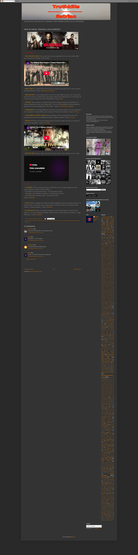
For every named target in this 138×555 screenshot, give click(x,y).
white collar (112, 517)
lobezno (102, 397)
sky (105, 481)
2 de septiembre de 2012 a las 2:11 (35, 248)
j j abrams (108, 365)
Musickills (103, 406)
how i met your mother (109, 348)
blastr (61, 99)
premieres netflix (110, 440)
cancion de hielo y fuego (106, 304)
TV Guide (47, 123)
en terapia (108, 328)
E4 (103, 320)
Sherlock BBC (103, 478)
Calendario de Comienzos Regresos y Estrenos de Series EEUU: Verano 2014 (107, 245)
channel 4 (103, 308)
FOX (113, 335)
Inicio (54, 269)
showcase (105, 479)
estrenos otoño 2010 (106, 331)
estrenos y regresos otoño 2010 (107, 333)
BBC (110, 238)
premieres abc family (106, 419)
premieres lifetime (107, 438)
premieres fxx (111, 432)
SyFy (110, 493)
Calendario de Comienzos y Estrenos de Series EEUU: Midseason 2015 (107, 249)
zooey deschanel (107, 520)
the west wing (111, 502)
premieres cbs (104, 424)
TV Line (76, 112)
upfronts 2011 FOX (110, 510)
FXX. (108, 339)
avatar (107, 235)
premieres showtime (107, 444)
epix (113, 328)
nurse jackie (103, 412)
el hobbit (38, 220)
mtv (111, 404)
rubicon (104, 466)
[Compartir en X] (51, 219)
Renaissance (31, 228)
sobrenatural (104, 482)
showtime (112, 479)
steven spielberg (104, 490)
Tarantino (103, 494)
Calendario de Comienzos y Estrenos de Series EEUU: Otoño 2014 (107, 256)
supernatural (104, 493)
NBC (109, 407)
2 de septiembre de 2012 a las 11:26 (36, 256)
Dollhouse (111, 318)
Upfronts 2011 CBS (105, 509)
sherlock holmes (111, 478)
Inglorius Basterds (110, 364)
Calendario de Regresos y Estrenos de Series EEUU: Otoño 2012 (107, 286)
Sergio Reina (31, 244)
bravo (102, 242)
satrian (29, 236)
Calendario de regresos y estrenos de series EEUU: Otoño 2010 (107, 281)
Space (102, 485)
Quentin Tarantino (110, 462)
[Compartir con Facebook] (52, 219)
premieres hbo (107, 434)
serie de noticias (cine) (61, 220)
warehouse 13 (111, 516)
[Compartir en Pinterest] (54, 219)
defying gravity (111, 316)
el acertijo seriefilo (110, 320)
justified (108, 368)
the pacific (104, 501)
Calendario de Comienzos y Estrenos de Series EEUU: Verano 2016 (107, 265)
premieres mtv (104, 439)
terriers (102, 497)
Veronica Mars (104, 516)
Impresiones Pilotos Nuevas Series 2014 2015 (107, 356)
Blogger (73, 536)
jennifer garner (107, 366)
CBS (110, 306)
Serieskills (103, 477)
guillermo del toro (109, 340)
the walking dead (69, 220)
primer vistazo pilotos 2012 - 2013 (107, 460)
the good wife (104, 499)
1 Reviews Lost (105, 216)
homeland (111, 347)
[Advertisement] (52, 264)
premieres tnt (107, 450)
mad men (107, 398)
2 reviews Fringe (109, 219)
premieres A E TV (109, 416)
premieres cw (107, 427)
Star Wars (112, 486)
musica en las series (106, 405)
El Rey (109, 327)
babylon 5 (112, 235)
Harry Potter (103, 342)
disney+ (112, 317)
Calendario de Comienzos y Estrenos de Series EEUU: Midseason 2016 (107, 252)
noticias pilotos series (109, 409)
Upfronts (106, 506)
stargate (105, 487)
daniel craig (109, 314)
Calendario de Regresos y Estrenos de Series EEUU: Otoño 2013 (107, 290)
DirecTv (108, 317)
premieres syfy (110, 448)
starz (110, 489)
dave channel (104, 316)
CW (110, 313)
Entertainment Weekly (47, 90)
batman (104, 236)
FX (104, 339)
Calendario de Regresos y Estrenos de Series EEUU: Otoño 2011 (107, 284)
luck (111, 397)
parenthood (103, 413)
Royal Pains (111, 465)
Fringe (112, 338)
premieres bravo (109, 423)
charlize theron (109, 308)
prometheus (103, 462)
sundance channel (108, 491)
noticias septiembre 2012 (46, 220)
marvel (108, 400)
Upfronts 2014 (109, 513)
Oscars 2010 (110, 412)
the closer (111, 498)
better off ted (104, 239)
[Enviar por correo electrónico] (48, 219)
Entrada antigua (77, 269)
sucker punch (111, 490)
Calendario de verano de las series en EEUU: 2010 (107, 296)
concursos (110, 312)
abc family (112, 229)
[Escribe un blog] (49, 219)
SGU (111, 477)
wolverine (110, 518)
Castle (102, 306)
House (102, 348)
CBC (106, 306)
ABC (106, 229)
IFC (110, 350)
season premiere (105, 469)
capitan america (104, 305)
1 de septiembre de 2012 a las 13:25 (36, 240)
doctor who (34, 220)
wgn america (105, 517)
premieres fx (104, 432)
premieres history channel (106, 435)
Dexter (104, 317)
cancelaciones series (107, 302)
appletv (102, 235)
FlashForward (106, 335)
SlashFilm (32, 197)
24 (104, 220)
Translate (97, 528)
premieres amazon (106, 420)
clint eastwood (109, 309)
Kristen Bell (109, 369)
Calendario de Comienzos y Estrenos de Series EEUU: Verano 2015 (107, 262)
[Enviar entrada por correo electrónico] (45, 218)
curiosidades (104, 313)
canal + (112, 301)
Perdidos (110, 413)
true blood (75, 220)
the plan (109, 501)
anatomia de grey (108, 234)
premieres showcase (110, 443)
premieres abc (105, 417)
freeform (105, 336)
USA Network (104, 514)
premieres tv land (104, 451)
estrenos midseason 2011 (108, 329)
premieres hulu (104, 436)
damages (103, 314)
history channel (104, 347)
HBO (113, 343)
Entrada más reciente (29, 269)
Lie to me (111, 377)
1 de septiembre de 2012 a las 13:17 (36, 232)
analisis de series (107, 232)
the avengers (108, 497)
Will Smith (104, 518)
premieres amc (104, 421)
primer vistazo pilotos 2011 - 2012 (107, 457)
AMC (110, 230)
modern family (106, 404)
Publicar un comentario (31, 259)
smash (110, 481)
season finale (53, 220)
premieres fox (108, 430)
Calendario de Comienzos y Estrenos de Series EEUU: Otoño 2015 (107, 258)
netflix (102, 408)
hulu (104, 350)
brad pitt (111, 240)
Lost (107, 397)
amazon (104, 230)
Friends (107, 338)
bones (106, 240)
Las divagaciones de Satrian (107, 371)
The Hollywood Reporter (66, 106)
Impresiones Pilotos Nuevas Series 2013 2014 (107, 353)
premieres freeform (105, 431)
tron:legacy (103, 505)
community (30, 220)
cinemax (102, 309)
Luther (102, 398)
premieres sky (104, 446)
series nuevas (110, 472)
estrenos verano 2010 (106, 332)
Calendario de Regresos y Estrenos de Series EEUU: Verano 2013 (107, 293)
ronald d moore (104, 465)
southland (110, 483)
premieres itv (111, 436)
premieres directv (104, 428)
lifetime (102, 378)
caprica (110, 305)
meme (109, 401)
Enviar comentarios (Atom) (36, 271)
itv (103, 365)
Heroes (105, 344)
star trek (106, 486)
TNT (107, 504)
